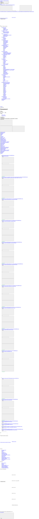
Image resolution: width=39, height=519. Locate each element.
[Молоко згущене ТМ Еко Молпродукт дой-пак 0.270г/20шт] (20, 198)
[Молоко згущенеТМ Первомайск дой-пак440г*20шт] (20, 220)
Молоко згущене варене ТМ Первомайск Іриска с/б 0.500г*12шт (10, 378)
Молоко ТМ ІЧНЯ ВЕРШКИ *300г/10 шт (7, 424)
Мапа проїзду (2, 512)
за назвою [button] (16, 118)
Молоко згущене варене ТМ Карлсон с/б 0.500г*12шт (9, 286)
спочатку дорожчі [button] (12, 118)
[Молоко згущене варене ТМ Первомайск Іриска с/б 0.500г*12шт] (20, 375)
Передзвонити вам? (3, 481)
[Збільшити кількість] (8, 167)
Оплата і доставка (6, 11)
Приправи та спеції (4, 45)
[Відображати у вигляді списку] (18, 129)
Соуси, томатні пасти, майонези (6, 54)
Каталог (1, 11)
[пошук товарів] (6, 8)
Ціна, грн (2, 111)
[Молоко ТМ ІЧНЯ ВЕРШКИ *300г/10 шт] (20, 423)
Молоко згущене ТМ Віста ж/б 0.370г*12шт (7, 329)
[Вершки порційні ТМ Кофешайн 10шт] (20, 350)
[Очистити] (26, 8)
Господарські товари (4, 51)
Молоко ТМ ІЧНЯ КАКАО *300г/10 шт (7, 421)
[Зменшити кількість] (8, 160)
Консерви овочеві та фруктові (6, 82)
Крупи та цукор (4, 39)
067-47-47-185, (14, 17)
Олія (2, 33)
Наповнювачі (3, 99)
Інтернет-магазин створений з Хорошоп (5, 442)
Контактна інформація (24, 11)
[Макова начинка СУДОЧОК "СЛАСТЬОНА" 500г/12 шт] (20, 426)
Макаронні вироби (4, 96)
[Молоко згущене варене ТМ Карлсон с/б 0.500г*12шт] (20, 285)
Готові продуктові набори (12, 11)
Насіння (3, 460)
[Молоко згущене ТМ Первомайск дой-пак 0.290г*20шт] (20, 242)
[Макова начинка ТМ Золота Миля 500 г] (20, 399)
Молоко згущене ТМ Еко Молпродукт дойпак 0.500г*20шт (9, 264)
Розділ (1, 113)
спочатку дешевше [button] (7, 118)
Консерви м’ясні (4, 27)
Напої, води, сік (4, 74)
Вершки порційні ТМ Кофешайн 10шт (7, 351)
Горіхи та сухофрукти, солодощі (6, 98)
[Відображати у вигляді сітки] (6, 129)
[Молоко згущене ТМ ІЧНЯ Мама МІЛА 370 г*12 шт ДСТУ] (20, 429)
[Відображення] (6, 123)
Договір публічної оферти (30, 11)
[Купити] (8, 173)
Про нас (3, 11)
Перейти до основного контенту (4, 0)
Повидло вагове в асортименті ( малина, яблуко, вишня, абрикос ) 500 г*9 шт (12, 177)
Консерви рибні (4, 455)
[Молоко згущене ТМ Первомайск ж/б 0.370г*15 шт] (20, 307)
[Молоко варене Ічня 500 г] (20, 155)
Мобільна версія (14, 441)
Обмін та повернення (18, 11)
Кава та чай (3, 456)
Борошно (3, 450)
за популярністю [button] (2, 118)
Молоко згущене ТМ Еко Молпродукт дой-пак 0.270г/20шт (9, 199)
